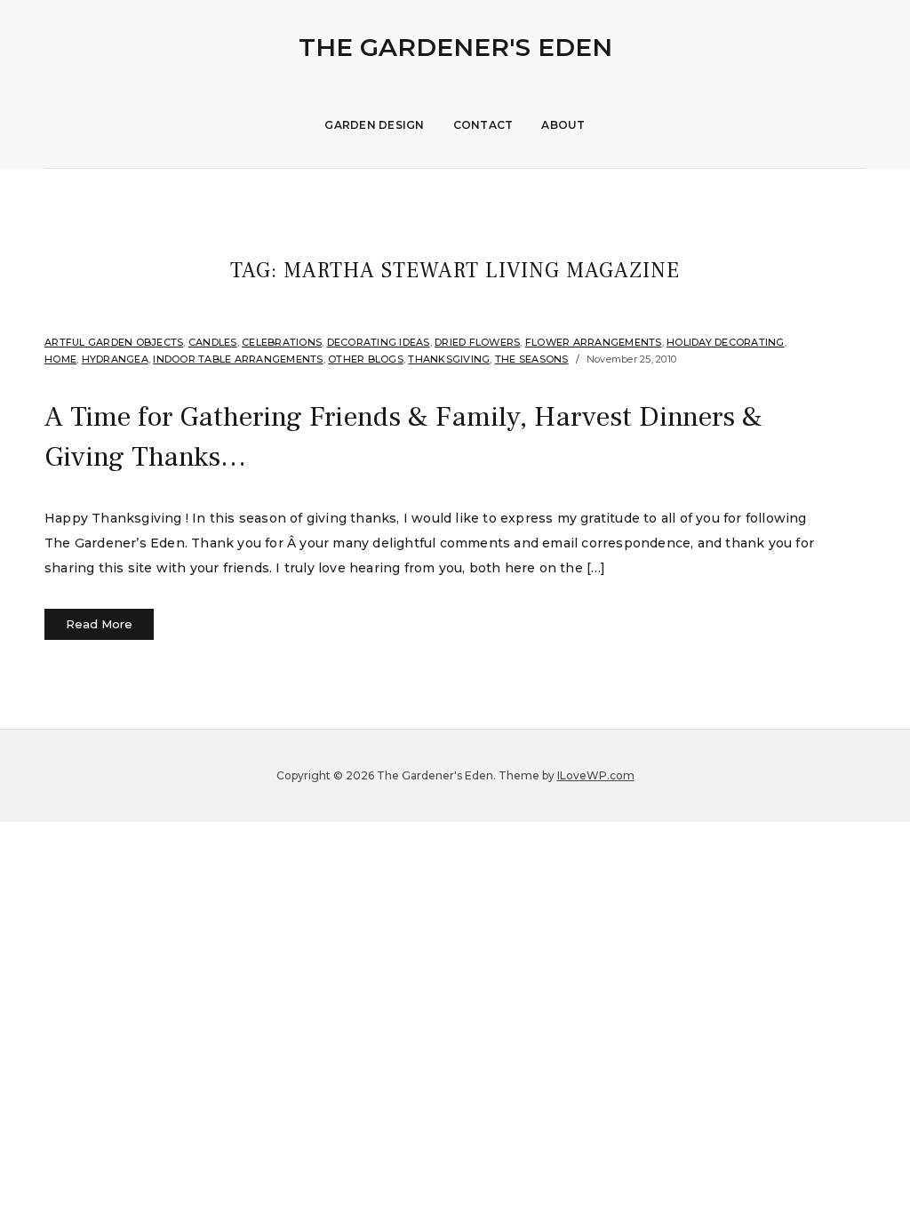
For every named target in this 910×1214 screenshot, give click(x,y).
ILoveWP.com (596, 775)
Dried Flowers (477, 342)
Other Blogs (365, 359)
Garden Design (374, 125)
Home (60, 359)
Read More (99, 624)
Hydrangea (115, 359)
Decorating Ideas (378, 342)
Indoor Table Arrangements (238, 359)
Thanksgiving (449, 359)
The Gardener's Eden (455, 47)
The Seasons (532, 359)
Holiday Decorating (726, 342)
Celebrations (282, 342)
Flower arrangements (593, 342)
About (563, 125)
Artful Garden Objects (113, 342)
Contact (483, 125)
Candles (212, 342)
